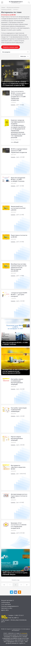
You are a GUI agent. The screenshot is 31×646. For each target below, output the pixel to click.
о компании (23, 633)
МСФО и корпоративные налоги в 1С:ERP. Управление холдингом (19, 150)
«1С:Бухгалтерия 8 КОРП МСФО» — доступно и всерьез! (19, 294)
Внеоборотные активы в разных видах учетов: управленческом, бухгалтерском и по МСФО (19, 267)
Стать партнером (6, 604)
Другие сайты (5, 610)
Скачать (13, 104)
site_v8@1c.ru (15, 617)
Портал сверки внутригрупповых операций (17, 438)
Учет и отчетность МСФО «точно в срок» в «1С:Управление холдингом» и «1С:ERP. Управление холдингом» (18, 96)
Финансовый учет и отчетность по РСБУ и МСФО (18, 208)
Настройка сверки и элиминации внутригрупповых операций (17, 381)
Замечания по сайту (6, 608)
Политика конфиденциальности (9, 606)
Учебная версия (5, 602)
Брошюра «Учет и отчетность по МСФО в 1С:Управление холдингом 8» (18, 525)
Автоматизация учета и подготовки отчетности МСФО (19, 496)
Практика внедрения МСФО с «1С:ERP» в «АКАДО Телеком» (18, 179)
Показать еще (15, 580)
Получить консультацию (10, 47)
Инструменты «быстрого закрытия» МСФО (18, 467)
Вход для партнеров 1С (7, 600)
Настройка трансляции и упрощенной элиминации (19, 409)
